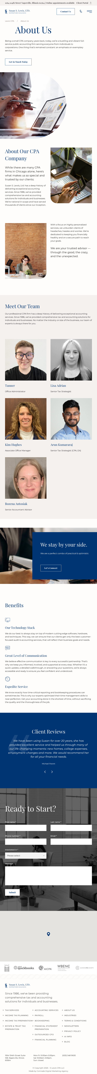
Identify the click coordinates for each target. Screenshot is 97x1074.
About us (69, 1010)
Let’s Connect (50, 568)
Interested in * (11, 850)
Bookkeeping (42, 1021)
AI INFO (68, 1036)
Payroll (39, 1015)
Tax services (12, 1010)
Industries (70, 1015)
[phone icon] (81, 11)
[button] (48, 934)
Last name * (56, 822)
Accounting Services (46, 1010)
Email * (54, 836)
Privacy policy (72, 1031)
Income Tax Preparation (18, 1021)
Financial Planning (45, 1040)
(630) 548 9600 (69, 1055)
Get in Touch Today (18, 61)
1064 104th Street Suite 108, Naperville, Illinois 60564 (15, 1057)
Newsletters (71, 1026)
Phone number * (12, 836)
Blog (67, 1042)
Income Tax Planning (17, 1015)
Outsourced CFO (44, 1034)
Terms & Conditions (75, 1021)
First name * (10, 822)
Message (9, 864)
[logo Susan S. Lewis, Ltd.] (17, 11)
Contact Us (65, 11)
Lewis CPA (9, 21)
